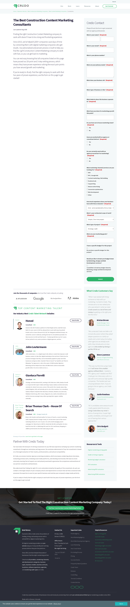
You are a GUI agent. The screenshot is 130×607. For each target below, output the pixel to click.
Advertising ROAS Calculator (103, 558)
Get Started (109, 6)
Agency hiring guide (100, 534)
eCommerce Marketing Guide (103, 540)
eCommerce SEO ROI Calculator (104, 552)
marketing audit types (31, 570)
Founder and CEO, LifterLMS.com (102, 430)
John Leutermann (18, 347)
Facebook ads (92, 181)
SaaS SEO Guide (100, 537)
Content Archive (75, 582)
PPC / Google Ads (93, 175)
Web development (93, 192)
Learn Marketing (75, 545)
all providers (32, 559)
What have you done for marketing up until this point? (100, 112)
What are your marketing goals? (97, 235)
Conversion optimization (95, 189)
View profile (75, 320)
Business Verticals (22, 11)
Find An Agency (75, 533)
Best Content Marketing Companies (57, 11)
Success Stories (75, 560)
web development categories (31, 562)
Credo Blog (74, 575)
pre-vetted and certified (80, 595)
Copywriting (92, 184)
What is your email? (96, 46)
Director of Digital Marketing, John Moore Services (105, 358)
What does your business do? (99, 80)
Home (14, 11)
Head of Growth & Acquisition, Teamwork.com (105, 398)
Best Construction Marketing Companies (38, 11)
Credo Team (74, 567)
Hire (61, 6)
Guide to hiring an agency (95, 455)
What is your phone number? (96, 55)
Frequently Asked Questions (79, 563)
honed (17, 320)
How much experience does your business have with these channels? (100, 203)
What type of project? (97, 224)
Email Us (57, 558)
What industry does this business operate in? (100, 100)
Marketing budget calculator (96, 459)
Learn (77, 6)
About (97, 6)
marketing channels (43, 559)
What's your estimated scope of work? (99, 214)
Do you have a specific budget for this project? (98, 251)
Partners (73, 571)
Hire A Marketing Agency (77, 537)
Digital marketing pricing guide (97, 450)
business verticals (42, 565)
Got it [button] (121, 604)
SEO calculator (92, 464)
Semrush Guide (99, 543)
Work (69, 6)
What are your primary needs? (100, 65)
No (90, 130)
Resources (87, 6)
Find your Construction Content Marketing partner (65, 508)
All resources (98, 561)
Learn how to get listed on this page (34, 436)
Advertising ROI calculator (96, 469)
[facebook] (77, 587)
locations (25, 567)
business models (31, 565)
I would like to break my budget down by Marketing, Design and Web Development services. (99, 269)
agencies (43, 567)
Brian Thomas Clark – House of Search (19, 407)
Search (114, 1)
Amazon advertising (94, 186)
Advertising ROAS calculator (96, 474)
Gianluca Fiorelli (17, 376)
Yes (90, 127)
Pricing (73, 556)
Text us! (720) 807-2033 (60, 553)
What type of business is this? (100, 90)
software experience (34, 567)
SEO (89, 172)
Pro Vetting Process (76, 552)
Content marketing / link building (98, 178)
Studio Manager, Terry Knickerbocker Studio (103, 324)
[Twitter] (73, 587)
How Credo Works (76, 548)
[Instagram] (81, 587)
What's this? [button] (57, 604)
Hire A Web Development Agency (80, 541)
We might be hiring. (60, 548)
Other (90, 195)
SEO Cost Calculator (101, 549)
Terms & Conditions (76, 578)
